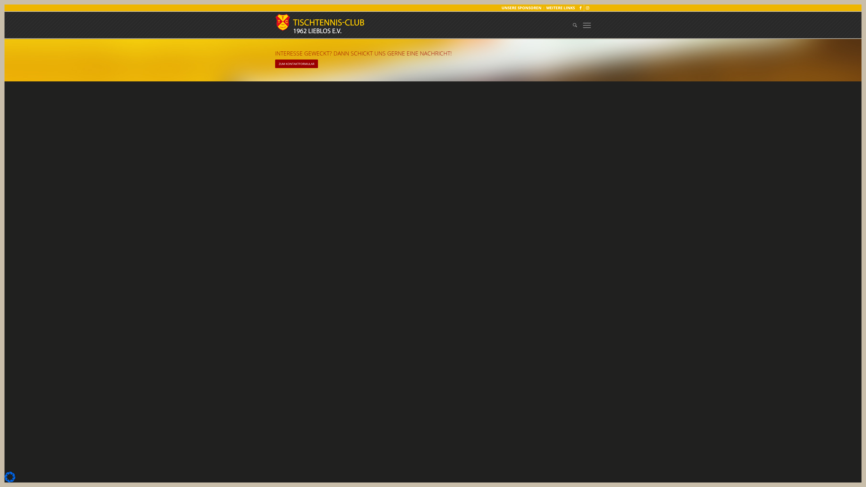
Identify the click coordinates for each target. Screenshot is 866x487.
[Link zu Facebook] (580, 8)
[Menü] (585, 25)
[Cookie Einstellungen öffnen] (10, 481)
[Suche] (575, 25)
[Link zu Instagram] (587, 8)
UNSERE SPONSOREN (521, 7)
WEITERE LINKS (560, 7)
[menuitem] (521, 8)
